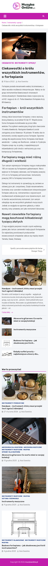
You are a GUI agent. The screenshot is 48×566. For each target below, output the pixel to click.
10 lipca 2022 (9, 82)
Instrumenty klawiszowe (13, 540)
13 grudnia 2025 (10, 461)
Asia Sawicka (23, 82)
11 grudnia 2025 (10, 505)
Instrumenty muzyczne (25, 329)
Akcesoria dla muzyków (12, 447)
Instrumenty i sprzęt (25, 63)
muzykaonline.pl (31, 562)
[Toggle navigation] (5, 16)
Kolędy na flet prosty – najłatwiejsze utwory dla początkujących (25, 354)
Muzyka (26, 449)
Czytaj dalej (6, 312)
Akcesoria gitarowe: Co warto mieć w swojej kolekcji (28, 319)
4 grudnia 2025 (10, 551)
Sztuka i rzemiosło (10, 498)
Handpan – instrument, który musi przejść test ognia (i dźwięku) (22, 289)
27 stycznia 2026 (11, 412)
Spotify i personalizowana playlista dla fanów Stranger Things (26, 249)
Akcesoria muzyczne (33, 447)
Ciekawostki (8, 63)
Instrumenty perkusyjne (13, 403)
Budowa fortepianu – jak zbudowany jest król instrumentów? (25, 343)
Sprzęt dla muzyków (11, 452)
